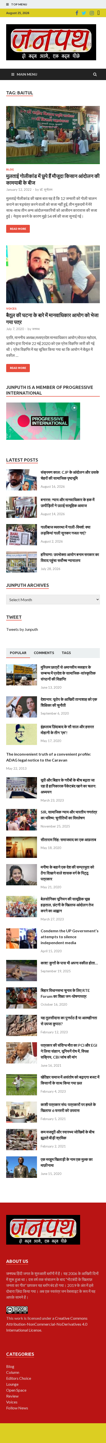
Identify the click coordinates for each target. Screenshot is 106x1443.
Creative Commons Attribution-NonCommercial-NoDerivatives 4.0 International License (47, 1324)
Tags (66, 653)
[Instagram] (91, 13)
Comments (44, 653)
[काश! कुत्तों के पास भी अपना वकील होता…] (21, 962)
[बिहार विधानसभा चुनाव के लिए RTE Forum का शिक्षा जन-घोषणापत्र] (21, 990)
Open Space (16, 1390)
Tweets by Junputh (22, 629)
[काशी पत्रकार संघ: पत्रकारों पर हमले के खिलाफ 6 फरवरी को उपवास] (21, 1104)
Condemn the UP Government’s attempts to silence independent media (70, 936)
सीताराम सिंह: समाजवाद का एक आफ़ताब (68, 839)
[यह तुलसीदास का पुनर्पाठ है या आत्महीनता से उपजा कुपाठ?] (21, 1017)
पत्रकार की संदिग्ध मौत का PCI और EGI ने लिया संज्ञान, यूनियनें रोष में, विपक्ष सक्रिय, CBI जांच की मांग (69, 1051)
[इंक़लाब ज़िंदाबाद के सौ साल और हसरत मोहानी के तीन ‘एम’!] (21, 726)
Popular (18, 653)
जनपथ (36, 329)
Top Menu (19, 4)
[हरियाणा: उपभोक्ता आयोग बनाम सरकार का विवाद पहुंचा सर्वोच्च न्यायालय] (21, 554)
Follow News (17, 1407)
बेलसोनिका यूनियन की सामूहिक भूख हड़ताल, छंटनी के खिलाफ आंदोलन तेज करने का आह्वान (67, 904)
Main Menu (27, 74)
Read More (18, 228)
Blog (10, 169)
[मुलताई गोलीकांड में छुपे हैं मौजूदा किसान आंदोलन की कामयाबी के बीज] (53, 137)
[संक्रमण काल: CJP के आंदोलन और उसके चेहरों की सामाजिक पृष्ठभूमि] (21, 472)
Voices (11, 308)
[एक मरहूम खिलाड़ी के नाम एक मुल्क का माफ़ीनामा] (21, 1159)
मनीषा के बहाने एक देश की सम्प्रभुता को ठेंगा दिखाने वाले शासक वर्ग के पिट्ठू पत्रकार (67, 873)
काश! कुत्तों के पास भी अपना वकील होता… (69, 962)
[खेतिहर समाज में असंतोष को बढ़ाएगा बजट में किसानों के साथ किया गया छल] (21, 1077)
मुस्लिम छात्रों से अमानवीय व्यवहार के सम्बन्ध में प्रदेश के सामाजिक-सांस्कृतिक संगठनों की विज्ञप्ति (68, 673)
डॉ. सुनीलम (46, 189)
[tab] (18, 653)
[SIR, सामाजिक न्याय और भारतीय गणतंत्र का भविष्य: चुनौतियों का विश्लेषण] (21, 811)
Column (12, 1372)
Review (12, 1396)
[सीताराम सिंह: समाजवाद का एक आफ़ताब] (21, 839)
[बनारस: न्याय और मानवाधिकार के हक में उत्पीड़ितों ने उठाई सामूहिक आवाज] (21, 499)
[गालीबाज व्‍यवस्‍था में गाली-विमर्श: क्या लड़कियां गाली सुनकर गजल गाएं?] (21, 527)
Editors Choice (18, 1378)
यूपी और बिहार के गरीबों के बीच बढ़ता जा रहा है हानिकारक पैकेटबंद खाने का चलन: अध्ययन (68, 786)
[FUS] (98, 13)
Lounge (12, 1384)
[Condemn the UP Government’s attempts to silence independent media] (21, 930)
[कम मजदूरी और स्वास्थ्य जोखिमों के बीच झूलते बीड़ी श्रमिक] (21, 1131)
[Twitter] (84, 13)
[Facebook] (76, 13)
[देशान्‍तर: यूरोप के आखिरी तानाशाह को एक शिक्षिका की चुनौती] (21, 699)
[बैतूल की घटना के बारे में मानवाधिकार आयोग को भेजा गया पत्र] (53, 276)
